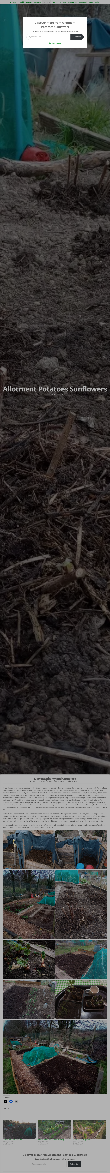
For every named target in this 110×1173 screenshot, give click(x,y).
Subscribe (77, 37)
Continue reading (55, 43)
